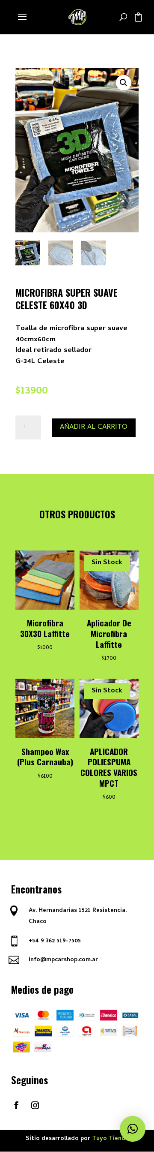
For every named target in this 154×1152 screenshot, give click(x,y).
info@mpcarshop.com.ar (63, 960)
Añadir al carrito (93, 427)
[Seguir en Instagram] (35, 1105)
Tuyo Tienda (110, 1139)
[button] (123, 82)
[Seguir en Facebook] (16, 1105)
